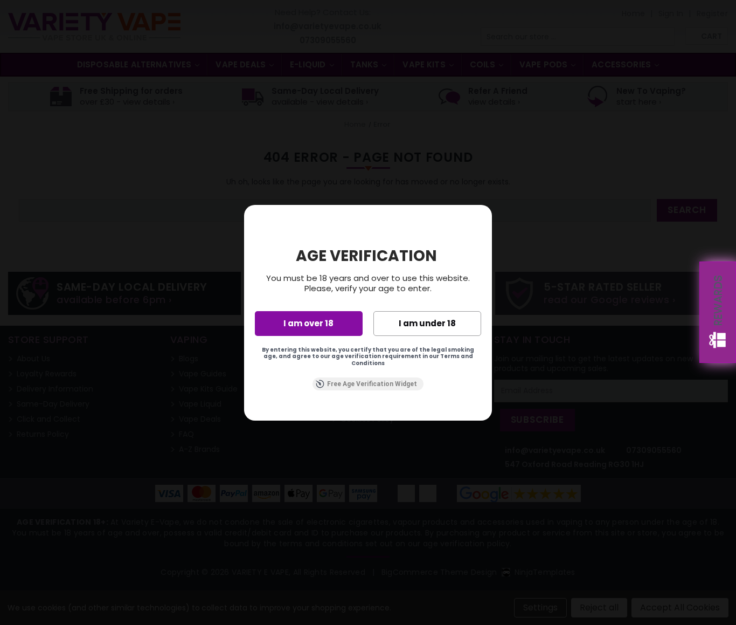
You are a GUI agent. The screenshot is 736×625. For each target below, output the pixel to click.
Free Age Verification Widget (372, 384)
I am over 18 (308, 323)
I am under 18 (427, 323)
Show (717, 312)
